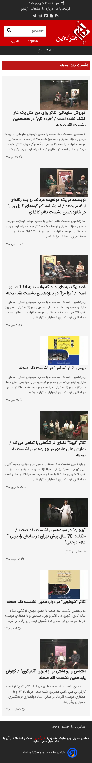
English (32, 41)
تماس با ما (78, 727)
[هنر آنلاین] (73, 33)
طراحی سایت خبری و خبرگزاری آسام (44, 752)
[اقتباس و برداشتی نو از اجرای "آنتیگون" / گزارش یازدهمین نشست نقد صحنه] (46, 654)
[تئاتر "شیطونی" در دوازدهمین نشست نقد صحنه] (46, 584)
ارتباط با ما (63, 9)
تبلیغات (34, 9)
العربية (15, 41)
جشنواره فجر (60, 727)
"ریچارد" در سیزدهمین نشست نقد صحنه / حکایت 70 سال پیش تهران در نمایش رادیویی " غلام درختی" (46, 536)
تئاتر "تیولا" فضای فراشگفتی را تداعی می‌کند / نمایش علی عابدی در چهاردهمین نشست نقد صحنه (47, 449)
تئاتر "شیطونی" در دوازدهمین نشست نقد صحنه (46, 602)
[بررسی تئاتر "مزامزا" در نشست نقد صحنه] (46, 350)
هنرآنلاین (39, 738)
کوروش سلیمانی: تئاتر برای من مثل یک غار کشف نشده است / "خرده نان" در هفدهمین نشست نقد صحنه (49, 119)
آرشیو (24, 9)
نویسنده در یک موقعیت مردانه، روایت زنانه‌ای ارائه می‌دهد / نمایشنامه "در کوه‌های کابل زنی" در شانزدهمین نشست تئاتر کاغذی (47, 206)
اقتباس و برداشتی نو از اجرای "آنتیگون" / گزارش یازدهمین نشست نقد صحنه (46, 675)
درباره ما (47, 9)
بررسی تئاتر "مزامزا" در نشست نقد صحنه (52, 368)
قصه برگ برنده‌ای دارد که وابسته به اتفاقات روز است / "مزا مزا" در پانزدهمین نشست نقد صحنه (46, 290)
